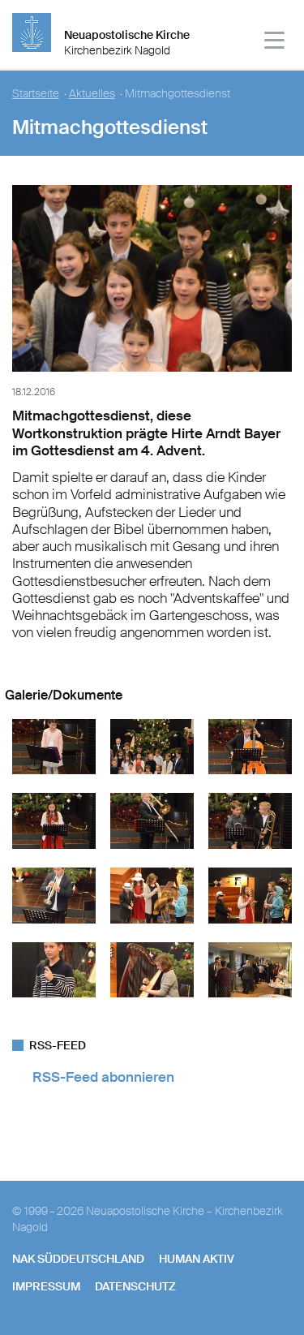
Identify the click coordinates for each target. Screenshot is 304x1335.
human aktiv (196, 1258)
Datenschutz (135, 1286)
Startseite (35, 94)
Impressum (46, 1286)
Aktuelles (92, 94)
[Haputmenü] (275, 43)
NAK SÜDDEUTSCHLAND (78, 1258)
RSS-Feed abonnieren (103, 1077)
